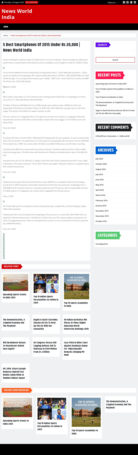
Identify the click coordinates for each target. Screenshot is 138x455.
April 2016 (100, 190)
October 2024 (101, 164)
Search (102, 44)
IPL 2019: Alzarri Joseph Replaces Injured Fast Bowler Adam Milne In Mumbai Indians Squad (14, 373)
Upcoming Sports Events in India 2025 (14, 296)
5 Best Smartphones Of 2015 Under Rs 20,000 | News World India (36, 35)
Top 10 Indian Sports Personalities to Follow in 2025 (46, 300)
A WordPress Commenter (106, 136)
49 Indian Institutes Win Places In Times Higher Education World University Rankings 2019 (76, 324)
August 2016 (101, 169)
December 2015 (102, 211)
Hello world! (124, 136)
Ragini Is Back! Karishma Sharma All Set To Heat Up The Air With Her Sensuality (46, 324)
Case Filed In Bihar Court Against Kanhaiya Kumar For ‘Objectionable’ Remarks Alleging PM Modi (76, 349)
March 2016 (100, 195)
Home (6, 26)
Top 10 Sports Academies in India (76, 304)
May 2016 (100, 185)
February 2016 (101, 200)
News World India (17, 14)
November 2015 (102, 216)
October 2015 (101, 221)
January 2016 (101, 205)
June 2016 (100, 179)
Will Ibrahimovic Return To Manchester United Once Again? (14, 346)
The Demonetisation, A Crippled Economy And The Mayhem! (14, 323)
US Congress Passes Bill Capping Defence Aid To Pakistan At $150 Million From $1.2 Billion (45, 347)
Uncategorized (102, 244)
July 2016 (99, 174)
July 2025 (99, 159)
